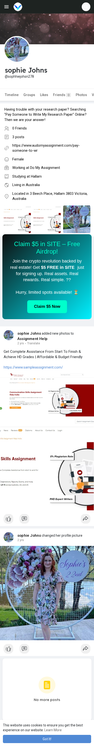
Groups (29, 95)
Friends (61, 95)
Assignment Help (32, 339)
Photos (81, 95)
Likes (44, 95)
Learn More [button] (53, 730)
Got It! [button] (47, 739)
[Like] (47, 520)
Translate (33, 343)
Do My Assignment (45, 168)
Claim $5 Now (47, 306)
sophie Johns (29, 333)
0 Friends (19, 128)
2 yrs (20, 343)
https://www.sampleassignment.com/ (33, 367)
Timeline (12, 95)
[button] (86, 6)
